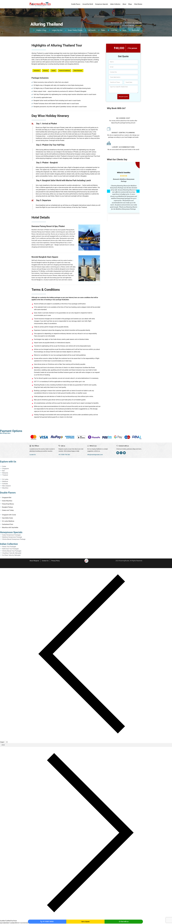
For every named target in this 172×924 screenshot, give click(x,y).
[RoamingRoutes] (40, 4)
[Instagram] (121, 452)
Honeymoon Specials (101, 4)
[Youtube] (124, 452)
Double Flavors (75, 4)
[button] (108, 191)
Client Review (138, 4)
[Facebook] (117, 452)
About (124, 4)
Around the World (88, 4)
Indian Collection (115, 4)
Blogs (130, 4)
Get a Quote (85, 921)
